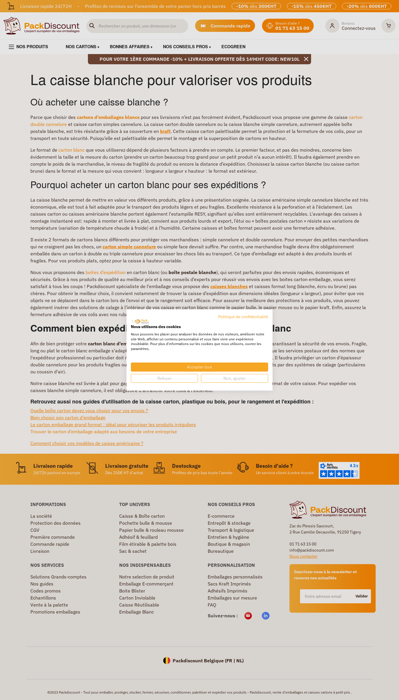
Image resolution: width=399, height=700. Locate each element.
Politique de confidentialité (243, 316)
